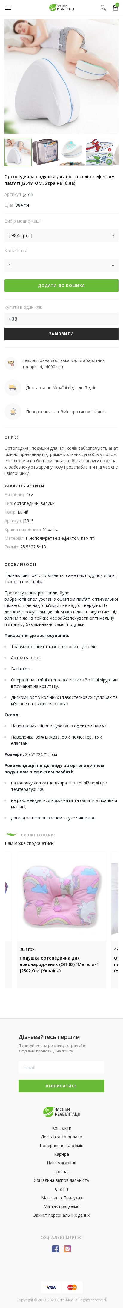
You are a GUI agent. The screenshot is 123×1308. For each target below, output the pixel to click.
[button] (61, 235)
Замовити (61, 333)
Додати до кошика (61, 285)
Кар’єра (61, 1154)
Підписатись (61, 1085)
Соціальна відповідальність (61, 1180)
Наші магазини (61, 1163)
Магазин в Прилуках (61, 1197)
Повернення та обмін (61, 1145)
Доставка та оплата (61, 1137)
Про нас (61, 1171)
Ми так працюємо (62, 1206)
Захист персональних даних (61, 1215)
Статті (61, 1189)
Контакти (61, 1128)
